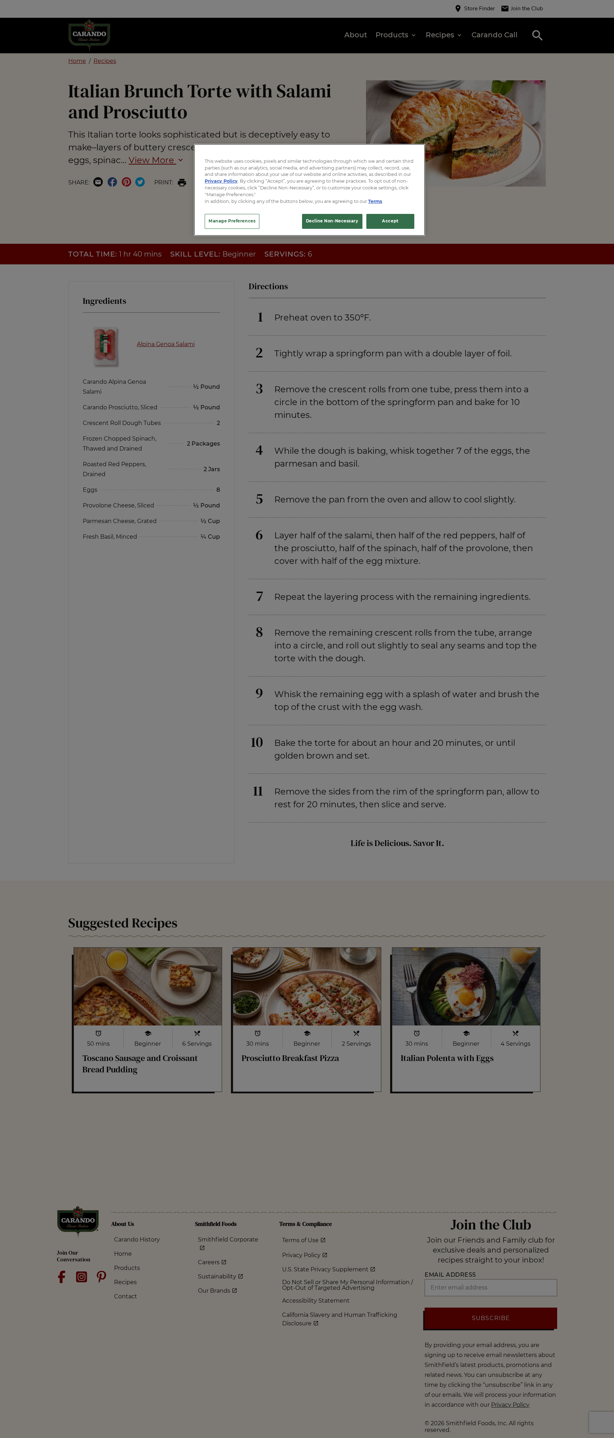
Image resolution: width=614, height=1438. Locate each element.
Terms (375, 201)
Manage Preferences (232, 221)
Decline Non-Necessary (332, 221)
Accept (390, 221)
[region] (309, 190)
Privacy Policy (221, 181)
